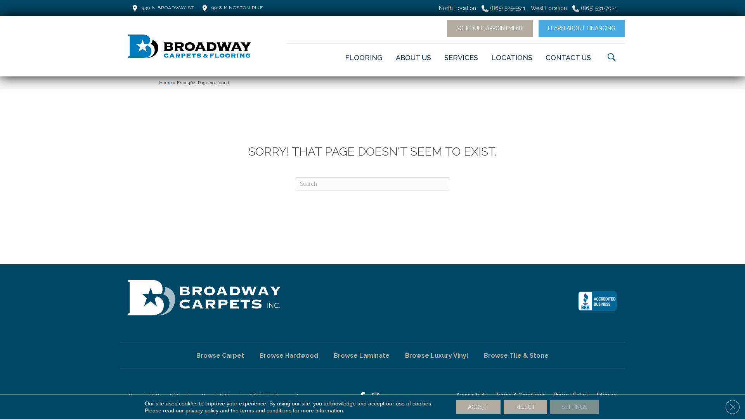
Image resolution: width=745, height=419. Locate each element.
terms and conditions (265, 410)
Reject (525, 407)
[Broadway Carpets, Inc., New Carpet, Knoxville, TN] (597, 301)
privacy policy (201, 410)
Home (165, 82)
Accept (478, 407)
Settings (574, 407)
